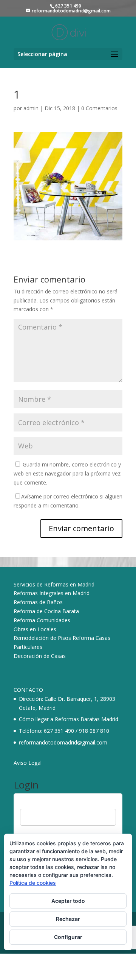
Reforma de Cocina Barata (46, 611)
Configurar (68, 937)
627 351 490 (59, 730)
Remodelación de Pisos (42, 637)
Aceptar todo (68, 901)
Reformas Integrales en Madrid (52, 593)
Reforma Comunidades (42, 620)
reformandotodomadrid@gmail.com (63, 742)
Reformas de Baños (38, 602)
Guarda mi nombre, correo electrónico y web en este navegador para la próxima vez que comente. (67, 473)
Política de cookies (32, 883)
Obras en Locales (35, 629)
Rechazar (68, 919)
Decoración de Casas (40, 655)
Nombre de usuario (43, 804)
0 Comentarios (99, 108)
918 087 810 (94, 730)
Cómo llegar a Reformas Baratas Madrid (68, 719)
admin (31, 108)
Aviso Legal (28, 762)
